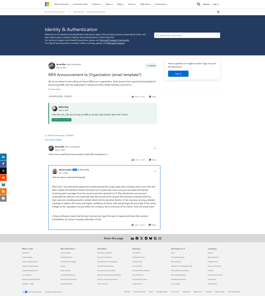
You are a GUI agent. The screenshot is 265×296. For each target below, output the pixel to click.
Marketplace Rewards (178, 279)
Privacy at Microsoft (214, 266)
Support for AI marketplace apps (182, 266)
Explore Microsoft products (31, 279)
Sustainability (212, 284)
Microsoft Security (138, 257)
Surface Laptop (27, 257)
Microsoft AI (136, 253)
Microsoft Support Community (114, 40)
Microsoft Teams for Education (107, 262)
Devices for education (104, 257)
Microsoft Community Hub (54, 12)
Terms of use (175, 292)
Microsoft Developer (178, 257)
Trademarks (186, 292)
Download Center (66, 257)
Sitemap (127, 292)
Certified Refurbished (68, 275)
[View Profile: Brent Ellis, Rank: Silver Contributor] (51, 65)
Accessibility (212, 279)
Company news (213, 262)
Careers (210, 253)
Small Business (137, 284)
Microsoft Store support (68, 262)
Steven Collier (65, 169)
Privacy (151, 292)
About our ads (219, 292)
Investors (211, 270)
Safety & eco (198, 292)
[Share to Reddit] (146, 238)
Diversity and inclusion (215, 275)
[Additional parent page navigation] (69, 12)
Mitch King (63, 107)
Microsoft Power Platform (140, 270)
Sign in (178, 73)
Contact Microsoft (139, 292)
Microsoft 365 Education (105, 266)
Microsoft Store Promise (69, 279)
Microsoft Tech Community (180, 270)
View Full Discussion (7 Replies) (61, 135)
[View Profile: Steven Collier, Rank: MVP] (55, 171)
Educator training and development (109, 275)
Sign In (216, 4)
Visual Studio (175, 284)
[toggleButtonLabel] (218, 12)
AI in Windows (27, 275)
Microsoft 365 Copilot (139, 279)
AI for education (102, 284)
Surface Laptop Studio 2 (30, 262)
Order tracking (65, 270)
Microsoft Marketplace (178, 275)
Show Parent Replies (53, 139)
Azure (173, 253)
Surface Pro (26, 253)
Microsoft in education (104, 253)
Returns (63, 266)
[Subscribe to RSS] (155, 238)
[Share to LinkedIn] (132, 238)
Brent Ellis (61, 64)
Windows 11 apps (28, 284)
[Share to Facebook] (137, 238)
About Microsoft (213, 257)
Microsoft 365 (79, 12)
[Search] (198, 4)
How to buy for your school (106, 270)
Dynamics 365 (137, 262)
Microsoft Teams (137, 275)
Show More (56, 89)
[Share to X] (141, 238)
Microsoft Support (116, 43)
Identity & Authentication (96, 12)
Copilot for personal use (30, 270)
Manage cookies (162, 292)
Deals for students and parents (107, 279)
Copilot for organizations (30, 266)
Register (206, 4)
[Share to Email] (159, 238)
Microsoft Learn (176, 262)
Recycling (208, 292)
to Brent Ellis (83, 169)
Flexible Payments (67, 284)
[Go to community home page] (47, 4)
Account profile (66, 253)
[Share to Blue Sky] (150, 238)
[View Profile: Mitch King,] (54, 108)
